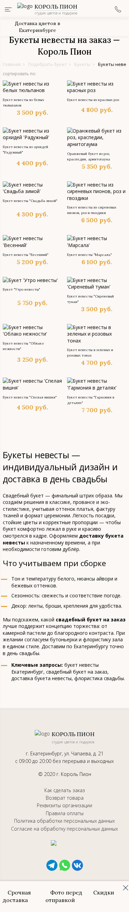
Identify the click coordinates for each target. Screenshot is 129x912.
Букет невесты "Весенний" (26, 254)
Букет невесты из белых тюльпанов (23, 103)
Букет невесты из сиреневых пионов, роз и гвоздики (91, 210)
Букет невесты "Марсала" (89, 254)
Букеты (82, 64)
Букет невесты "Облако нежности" (23, 346)
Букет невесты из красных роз (93, 100)
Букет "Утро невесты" (21, 289)
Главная (12, 64)
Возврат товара (65, 798)
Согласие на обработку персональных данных (64, 828)
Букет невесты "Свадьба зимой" (30, 201)
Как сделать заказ (64, 790)
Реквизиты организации (64, 805)
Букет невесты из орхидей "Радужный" (25, 150)
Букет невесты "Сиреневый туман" (90, 299)
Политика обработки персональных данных (64, 821)
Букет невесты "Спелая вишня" (30, 397)
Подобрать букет (47, 64)
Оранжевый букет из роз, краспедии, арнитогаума (88, 156)
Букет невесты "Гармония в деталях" (90, 400)
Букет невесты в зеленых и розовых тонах (90, 353)
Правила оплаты (65, 813)
